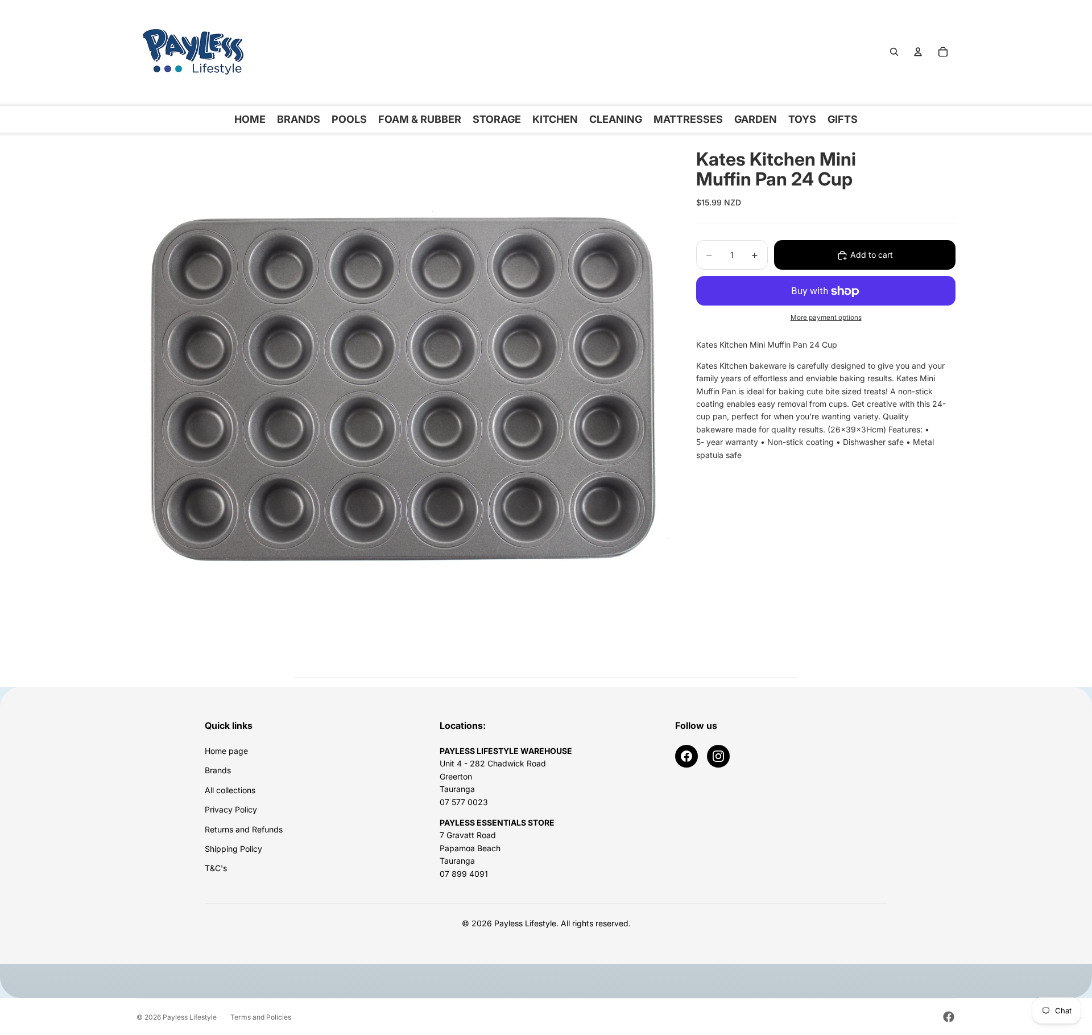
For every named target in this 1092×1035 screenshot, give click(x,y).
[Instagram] (718, 756)
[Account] (917, 51)
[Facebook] (686, 756)
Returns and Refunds (244, 829)
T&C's (216, 868)
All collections (230, 790)
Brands (218, 770)
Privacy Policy (231, 809)
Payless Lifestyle (190, 1017)
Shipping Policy (233, 848)
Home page (226, 751)
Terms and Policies (260, 1017)
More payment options (826, 317)
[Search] (894, 51)
